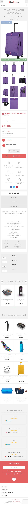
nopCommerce (16, 499)
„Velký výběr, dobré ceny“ (14, 452)
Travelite (8, 131)
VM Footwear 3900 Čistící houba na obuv (21, 335)
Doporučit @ (18, 151)
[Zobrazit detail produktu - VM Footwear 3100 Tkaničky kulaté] (7, 291)
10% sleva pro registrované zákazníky (14, 59)
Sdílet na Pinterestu (17, 187)
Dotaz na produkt (14, 206)
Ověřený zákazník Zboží (18, 432)
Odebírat (10, 473)
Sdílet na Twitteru (14, 187)
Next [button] (26, 281)
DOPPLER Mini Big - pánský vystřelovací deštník (7, 335)
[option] (7, 295)
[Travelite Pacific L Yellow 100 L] (21, 368)
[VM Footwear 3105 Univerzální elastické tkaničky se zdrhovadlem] (7, 368)
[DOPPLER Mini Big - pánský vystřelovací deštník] (7, 326)
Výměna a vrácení (8, 165)
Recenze (14, 202)
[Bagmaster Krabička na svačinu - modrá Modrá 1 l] (7, 391)
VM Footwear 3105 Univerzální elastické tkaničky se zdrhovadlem (7, 378)
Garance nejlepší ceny (10, 151)
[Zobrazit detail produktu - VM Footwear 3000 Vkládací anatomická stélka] (20, 291)
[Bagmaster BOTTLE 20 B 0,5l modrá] (21, 346)
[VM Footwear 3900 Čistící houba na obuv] (21, 326)
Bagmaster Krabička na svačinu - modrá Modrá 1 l (7, 400)
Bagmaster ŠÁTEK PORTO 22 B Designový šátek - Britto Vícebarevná (7, 356)
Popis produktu (14, 193)
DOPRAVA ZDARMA (6, 22)
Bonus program (20, 173)
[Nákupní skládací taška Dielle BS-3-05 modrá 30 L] (21, 391)
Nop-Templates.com (16, 501)
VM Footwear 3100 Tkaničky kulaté (7, 300)
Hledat (26, 5)
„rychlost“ (14, 416)
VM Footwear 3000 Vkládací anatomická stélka (21, 300)
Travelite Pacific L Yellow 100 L (21, 377)
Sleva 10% (14, 197)
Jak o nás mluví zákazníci (14, 410)
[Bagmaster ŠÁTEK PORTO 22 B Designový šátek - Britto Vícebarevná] (7, 346)
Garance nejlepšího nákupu (20, 165)
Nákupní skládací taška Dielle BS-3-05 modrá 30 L (21, 400)
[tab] (14, 193)
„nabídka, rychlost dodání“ (14, 428)
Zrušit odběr (18, 473)
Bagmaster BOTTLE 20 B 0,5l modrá (21, 355)
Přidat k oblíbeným (14, 151)
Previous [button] (2, 281)
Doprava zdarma (8, 173)
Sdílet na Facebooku (11, 187)
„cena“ (14, 440)
